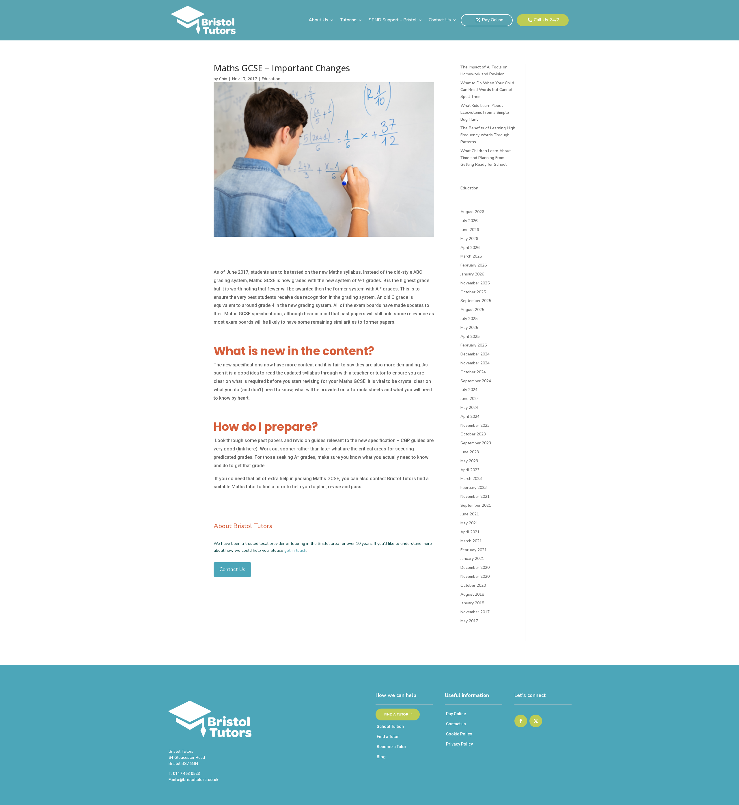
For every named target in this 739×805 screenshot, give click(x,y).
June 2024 (469, 398)
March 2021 (471, 541)
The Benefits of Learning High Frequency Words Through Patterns (487, 135)
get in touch (295, 550)
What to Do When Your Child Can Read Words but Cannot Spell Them (487, 90)
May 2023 (469, 461)
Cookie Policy (459, 734)
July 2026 (468, 220)
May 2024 (469, 407)
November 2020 (475, 576)
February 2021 (473, 550)
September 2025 (475, 300)
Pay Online (492, 20)
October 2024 (473, 372)
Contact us (456, 724)
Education (271, 78)
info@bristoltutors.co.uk (195, 779)
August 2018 (472, 594)
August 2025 (472, 309)
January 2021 (472, 558)
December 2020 (475, 567)
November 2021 (475, 496)
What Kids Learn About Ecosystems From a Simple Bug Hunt (484, 112)
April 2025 (469, 336)
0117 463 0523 (186, 773)
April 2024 (469, 416)
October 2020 (473, 585)
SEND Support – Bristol (393, 20)
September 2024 (475, 381)
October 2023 (473, 434)
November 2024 (475, 363)
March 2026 (471, 256)
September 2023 (475, 443)
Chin (223, 78)
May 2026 (469, 238)
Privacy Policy (459, 744)
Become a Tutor (391, 746)
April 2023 (469, 470)
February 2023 (473, 487)
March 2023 (471, 478)
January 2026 (472, 274)
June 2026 (469, 229)
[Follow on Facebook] (520, 721)
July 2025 (468, 318)
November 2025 (475, 283)
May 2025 (469, 327)
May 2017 (469, 621)
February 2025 (473, 345)
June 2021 (469, 514)
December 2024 (475, 354)
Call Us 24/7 (546, 20)
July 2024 (468, 389)
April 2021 (469, 532)
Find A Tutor (396, 714)
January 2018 (472, 603)
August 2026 (472, 212)
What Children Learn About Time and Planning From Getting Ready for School (485, 157)
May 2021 (469, 523)
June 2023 (469, 452)
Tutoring (348, 20)
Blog (381, 756)
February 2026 (473, 265)
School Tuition (390, 726)
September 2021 (475, 505)
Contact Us (440, 20)
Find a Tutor (388, 736)
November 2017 (475, 612)
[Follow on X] (535, 721)
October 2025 (473, 292)
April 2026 (469, 247)
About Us (318, 20)
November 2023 (475, 425)
